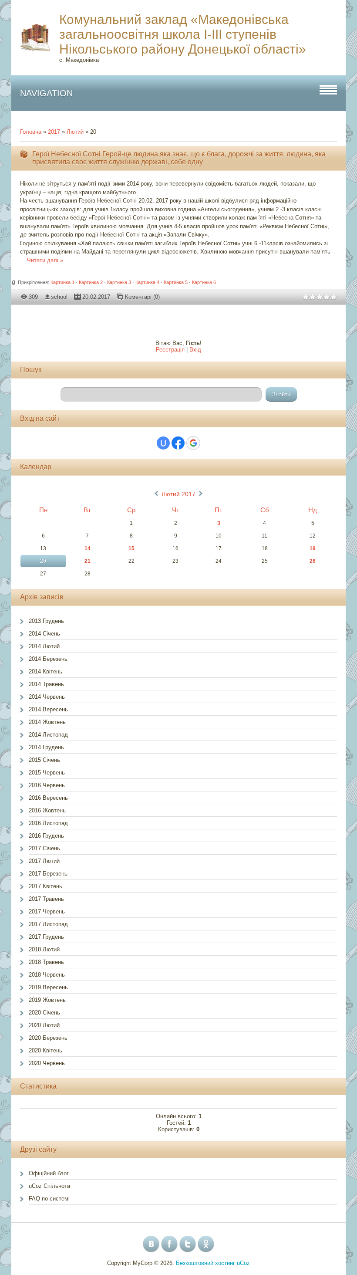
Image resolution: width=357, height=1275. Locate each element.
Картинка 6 (204, 282)
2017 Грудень (46, 936)
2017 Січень (44, 848)
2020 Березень (48, 1038)
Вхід (195, 349)
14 (87, 548)
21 (87, 561)
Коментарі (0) (142, 297)
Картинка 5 (176, 282)
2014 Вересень (48, 709)
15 (131, 548)
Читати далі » (45, 260)
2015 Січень (44, 760)
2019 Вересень (48, 987)
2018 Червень (47, 974)
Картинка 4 (147, 282)
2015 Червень (47, 772)
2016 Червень (47, 785)
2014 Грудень (46, 747)
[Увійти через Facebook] (178, 443)
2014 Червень (47, 696)
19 (313, 548)
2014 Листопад (48, 734)
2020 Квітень (45, 1050)
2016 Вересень (48, 798)
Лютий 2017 (178, 494)
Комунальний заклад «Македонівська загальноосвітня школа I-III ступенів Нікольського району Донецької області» (182, 34)
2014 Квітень (45, 671)
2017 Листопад (48, 924)
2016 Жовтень (47, 810)
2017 (54, 132)
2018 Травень (46, 962)
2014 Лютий (44, 646)
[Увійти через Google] (193, 443)
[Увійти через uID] (163, 443)
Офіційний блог (49, 1173)
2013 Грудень (46, 621)
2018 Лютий (44, 949)
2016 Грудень (46, 835)
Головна (30, 132)
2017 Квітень (45, 886)
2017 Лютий (44, 861)
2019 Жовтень (47, 1000)
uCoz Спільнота (49, 1186)
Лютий (75, 132)
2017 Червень (47, 911)
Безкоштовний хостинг (205, 1263)
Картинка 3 (119, 282)
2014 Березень (48, 659)
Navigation (46, 93)
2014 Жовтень (47, 722)
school (59, 297)
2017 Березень (48, 873)
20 (43, 561)
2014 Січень (44, 633)
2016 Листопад (48, 823)
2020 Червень (47, 1063)
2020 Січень (44, 1012)
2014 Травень (46, 684)
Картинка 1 (62, 282)
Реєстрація (170, 349)
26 (313, 561)
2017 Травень (46, 899)
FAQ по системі (49, 1198)
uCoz (243, 1263)
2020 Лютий (44, 1025)
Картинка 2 (91, 282)
